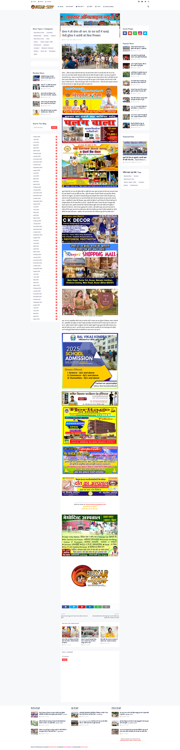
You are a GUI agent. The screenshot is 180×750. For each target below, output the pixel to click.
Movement (46, 45)
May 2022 (45, 279)
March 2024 (45, 218)
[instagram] (148, 1)
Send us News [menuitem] (109, 6)
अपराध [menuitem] (98, 6)
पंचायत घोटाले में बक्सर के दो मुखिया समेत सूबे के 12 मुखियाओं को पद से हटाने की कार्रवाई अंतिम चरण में (138, 47)
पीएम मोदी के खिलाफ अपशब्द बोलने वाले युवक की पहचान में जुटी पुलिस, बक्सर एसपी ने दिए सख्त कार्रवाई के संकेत (139, 98)
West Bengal (52, 51)
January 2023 (45, 257)
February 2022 (45, 288)
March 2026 (45, 150)
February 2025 (45, 187)
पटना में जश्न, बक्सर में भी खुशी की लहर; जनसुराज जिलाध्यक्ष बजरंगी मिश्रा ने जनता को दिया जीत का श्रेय (139, 116)
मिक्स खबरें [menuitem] (80, 6)
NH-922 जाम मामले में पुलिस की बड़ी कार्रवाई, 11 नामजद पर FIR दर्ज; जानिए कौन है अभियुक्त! (138, 107)
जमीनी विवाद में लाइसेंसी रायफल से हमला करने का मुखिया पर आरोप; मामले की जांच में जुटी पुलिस (139, 73)
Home (34, 1)
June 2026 (45, 142)
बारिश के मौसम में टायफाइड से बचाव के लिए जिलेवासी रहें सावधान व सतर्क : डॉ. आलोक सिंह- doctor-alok (52, 722)
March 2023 (45, 251)
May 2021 (45, 313)
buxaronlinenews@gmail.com (96, 504)
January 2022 (45, 291)
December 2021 (45, 293)
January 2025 (45, 190)
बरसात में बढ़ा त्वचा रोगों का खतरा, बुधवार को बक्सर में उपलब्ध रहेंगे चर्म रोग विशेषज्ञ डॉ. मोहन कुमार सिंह (139, 90)
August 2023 (45, 237)
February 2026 (45, 153)
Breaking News (37, 35)
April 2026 (45, 148)
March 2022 (45, 285)
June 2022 (45, 277)
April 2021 (45, 316)
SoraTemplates (67, 747)
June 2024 (45, 209)
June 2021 (45, 310)
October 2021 (45, 299)
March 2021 (45, 319)
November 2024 (45, 195)
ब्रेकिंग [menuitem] (90, 6)
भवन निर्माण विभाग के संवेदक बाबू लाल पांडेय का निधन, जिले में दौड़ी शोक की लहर (139, 81)
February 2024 (45, 221)
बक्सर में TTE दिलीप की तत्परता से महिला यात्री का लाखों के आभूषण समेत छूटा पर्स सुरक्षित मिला (49, 85)
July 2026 (45, 139)
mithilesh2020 (124, 740)
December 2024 (45, 192)
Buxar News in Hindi (39, 32)
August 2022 (45, 271)
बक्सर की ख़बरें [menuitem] (69, 6)
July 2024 (45, 206)
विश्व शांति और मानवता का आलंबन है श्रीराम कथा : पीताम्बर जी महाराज (49, 111)
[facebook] (139, 1)
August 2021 (45, 305)
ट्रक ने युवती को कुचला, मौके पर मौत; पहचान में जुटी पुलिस (138, 64)
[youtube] (142, 1)
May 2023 (45, 246)
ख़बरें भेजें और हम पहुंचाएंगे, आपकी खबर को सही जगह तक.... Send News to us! (135, 159)
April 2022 (45, 282)
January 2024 (45, 223)
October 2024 (45, 198)
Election (36, 42)
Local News (49, 32)
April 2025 (45, 181)
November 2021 (45, 296)
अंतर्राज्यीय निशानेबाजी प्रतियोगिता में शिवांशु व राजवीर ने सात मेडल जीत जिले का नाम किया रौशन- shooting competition (93, 713)
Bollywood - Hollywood (47, 48)
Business (46, 35)
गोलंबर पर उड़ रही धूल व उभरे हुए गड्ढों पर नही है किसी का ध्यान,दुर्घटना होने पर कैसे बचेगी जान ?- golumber (52, 730)
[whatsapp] (135, 33)
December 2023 (45, 226)
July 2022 (45, 274)
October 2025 (45, 164)
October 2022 (45, 265)
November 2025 (45, 162)
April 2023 (45, 249)
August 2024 (45, 204)
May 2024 (45, 212)
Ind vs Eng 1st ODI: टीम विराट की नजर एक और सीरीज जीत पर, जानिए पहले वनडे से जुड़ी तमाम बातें (93, 722)
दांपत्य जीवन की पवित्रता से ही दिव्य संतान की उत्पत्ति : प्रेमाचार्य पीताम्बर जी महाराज (48, 94)
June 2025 (45, 176)
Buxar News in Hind (39, 38)
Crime (47, 38)
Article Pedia (137, 740)
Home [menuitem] (61, 6)
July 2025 (45, 173)
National (36, 51)
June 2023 (45, 243)
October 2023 (45, 232)
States (35, 54)
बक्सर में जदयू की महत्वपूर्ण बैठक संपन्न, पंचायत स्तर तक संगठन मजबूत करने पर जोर (48, 102)
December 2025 (45, 159)
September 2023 (45, 235)
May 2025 (45, 178)
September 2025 (45, 167)
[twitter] (145, 1)
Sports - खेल (43, 51)
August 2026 (45, 136)
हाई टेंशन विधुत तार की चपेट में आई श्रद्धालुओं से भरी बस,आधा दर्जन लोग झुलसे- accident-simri (134, 722)
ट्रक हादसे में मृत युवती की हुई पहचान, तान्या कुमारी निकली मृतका (139, 56)
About (41, 1)
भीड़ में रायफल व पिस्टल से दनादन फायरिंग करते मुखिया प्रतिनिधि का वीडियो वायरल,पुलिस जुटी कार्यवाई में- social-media (53, 713)
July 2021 (45, 308)
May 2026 (45, 145)
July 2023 (45, 240)
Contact (49, 1)
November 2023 (45, 229)
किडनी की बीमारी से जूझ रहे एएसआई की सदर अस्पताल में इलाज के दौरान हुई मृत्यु (137, 124)
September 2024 (45, 201)
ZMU (130, 740)
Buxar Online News (68, 39)
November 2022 (45, 263)
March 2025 (45, 184)
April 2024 (45, 215)
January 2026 (45, 156)
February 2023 (45, 254)
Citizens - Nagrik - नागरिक (46, 42)
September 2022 (45, 268)
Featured (53, 35)
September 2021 (45, 302)
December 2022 (45, 260)
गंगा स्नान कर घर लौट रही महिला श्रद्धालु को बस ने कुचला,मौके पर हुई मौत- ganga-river (134, 713)
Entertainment (37, 45)
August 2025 (45, 170)
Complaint (36, 48)
